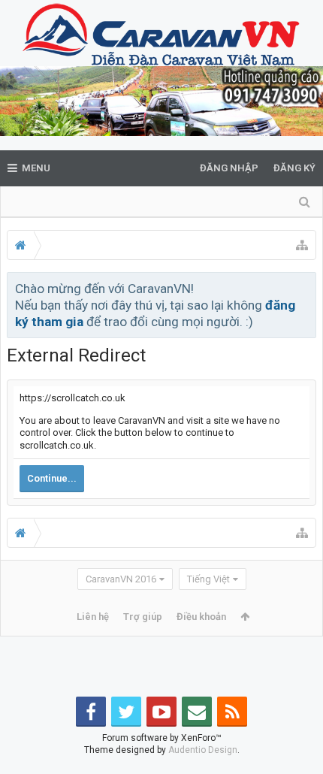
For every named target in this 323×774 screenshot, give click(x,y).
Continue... (52, 478)
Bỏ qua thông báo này (306, 288)
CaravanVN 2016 (121, 579)
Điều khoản (201, 616)
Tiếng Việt (208, 579)
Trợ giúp (142, 616)
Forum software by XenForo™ (162, 738)
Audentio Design (202, 750)
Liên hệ (93, 616)
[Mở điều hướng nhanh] (301, 245)
